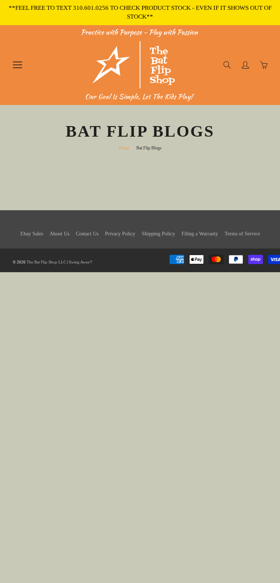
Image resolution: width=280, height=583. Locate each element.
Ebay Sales (31, 233)
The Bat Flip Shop (42, 262)
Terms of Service (242, 233)
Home (124, 147)
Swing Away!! (81, 262)
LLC (62, 262)
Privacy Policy (120, 233)
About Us (59, 233)
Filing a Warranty (200, 233)
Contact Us (87, 233)
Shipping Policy (158, 233)
